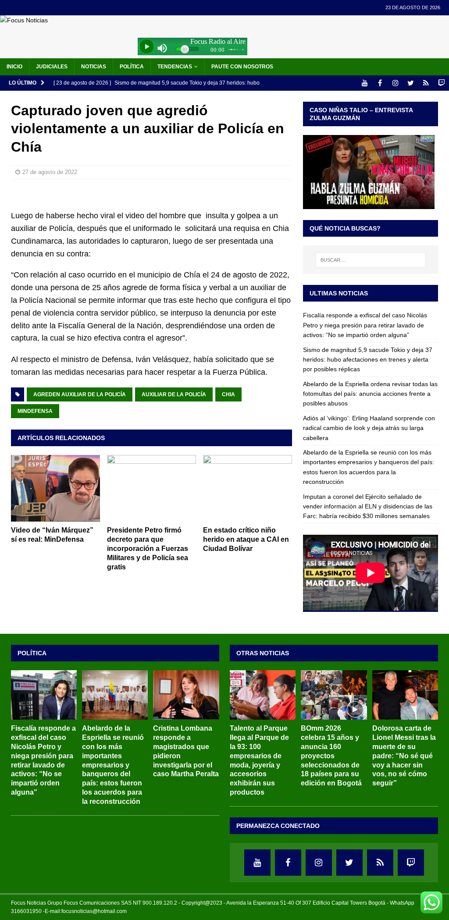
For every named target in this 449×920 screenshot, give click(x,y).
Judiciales (52, 67)
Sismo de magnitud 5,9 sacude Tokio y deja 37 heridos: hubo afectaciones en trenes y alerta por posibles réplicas (367, 359)
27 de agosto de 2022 (49, 172)
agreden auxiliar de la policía (79, 394)
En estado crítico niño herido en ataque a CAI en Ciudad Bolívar (246, 539)
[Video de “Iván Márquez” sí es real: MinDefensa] (55, 488)
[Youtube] (364, 83)
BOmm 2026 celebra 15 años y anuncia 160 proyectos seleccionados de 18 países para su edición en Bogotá (331, 756)
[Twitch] (441, 83)
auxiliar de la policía (174, 394)
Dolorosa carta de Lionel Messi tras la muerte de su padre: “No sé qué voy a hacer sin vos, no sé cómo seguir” (404, 756)
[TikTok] (426, 83)
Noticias (93, 67)
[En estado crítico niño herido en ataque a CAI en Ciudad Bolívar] (247, 488)
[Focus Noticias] (24, 20)
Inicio (14, 67)
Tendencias (174, 67)
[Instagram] (395, 83)
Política (132, 67)
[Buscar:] (370, 259)
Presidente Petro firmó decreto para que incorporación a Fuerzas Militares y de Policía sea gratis (147, 548)
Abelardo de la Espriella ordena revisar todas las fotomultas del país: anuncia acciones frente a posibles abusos (370, 393)
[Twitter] (410, 83)
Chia (228, 394)
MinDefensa (35, 411)
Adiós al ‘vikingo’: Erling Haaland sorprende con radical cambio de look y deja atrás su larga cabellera (369, 428)
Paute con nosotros (242, 67)
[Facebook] (380, 83)
